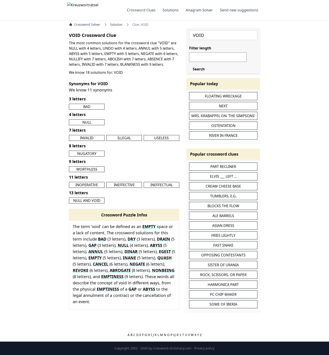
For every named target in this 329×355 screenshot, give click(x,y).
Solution (116, 24)
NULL (86, 122)
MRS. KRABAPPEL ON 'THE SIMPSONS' (223, 115)
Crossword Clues (141, 10)
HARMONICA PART (223, 284)
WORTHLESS (86, 169)
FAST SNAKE (223, 245)
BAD (86, 106)
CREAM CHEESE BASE (223, 186)
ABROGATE (120, 270)
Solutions (171, 10)
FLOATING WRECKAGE (223, 96)
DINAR (131, 251)
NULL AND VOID (86, 200)
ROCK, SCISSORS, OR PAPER (223, 274)
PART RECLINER (223, 166)
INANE (129, 257)
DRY (132, 239)
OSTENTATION (223, 125)
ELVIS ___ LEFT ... (223, 176)
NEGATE (137, 264)
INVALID (87, 137)
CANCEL (100, 264)
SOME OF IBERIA (223, 304)
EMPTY (149, 226)
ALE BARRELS (223, 215)
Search (199, 69)
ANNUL (95, 251)
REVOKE (80, 270)
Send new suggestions (239, 10)
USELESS (161, 137)
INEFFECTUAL (161, 184)
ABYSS (156, 245)
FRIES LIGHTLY (223, 235)
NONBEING (163, 270)
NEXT (223, 106)
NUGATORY (86, 153)
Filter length (200, 48)
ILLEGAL (124, 137)
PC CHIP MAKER (223, 294)
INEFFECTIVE (124, 184)
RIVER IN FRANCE (223, 135)
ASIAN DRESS (223, 225)
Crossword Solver (87, 24)
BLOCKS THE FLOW (223, 205)
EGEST (165, 251)
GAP (92, 245)
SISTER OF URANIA (223, 264)
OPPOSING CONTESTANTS (223, 255)
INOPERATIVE (86, 184)
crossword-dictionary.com (172, 348)
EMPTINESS (112, 276)
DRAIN (163, 239)
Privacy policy (204, 348)
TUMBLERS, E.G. (223, 196)
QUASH (164, 257)
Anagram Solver (199, 10)
